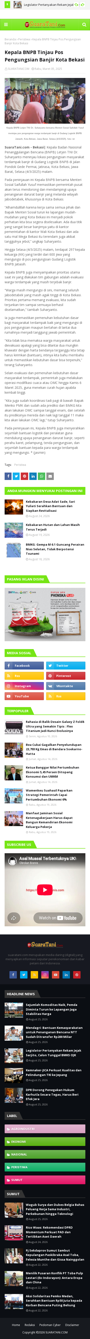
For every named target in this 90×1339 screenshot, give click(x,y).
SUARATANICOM (18, 69)
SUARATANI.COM (56, 1332)
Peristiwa (24, 39)
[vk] (65, 686)
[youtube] (24, 696)
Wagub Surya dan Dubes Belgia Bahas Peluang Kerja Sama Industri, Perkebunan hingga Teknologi (55, 1209)
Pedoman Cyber (50, 1325)
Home (16, 1325)
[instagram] (24, 686)
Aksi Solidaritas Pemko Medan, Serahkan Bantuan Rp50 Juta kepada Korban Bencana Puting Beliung (54, 1300)
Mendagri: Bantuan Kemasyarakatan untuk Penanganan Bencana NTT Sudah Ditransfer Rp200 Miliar (54, 1032)
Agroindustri (23, 1129)
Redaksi (30, 1325)
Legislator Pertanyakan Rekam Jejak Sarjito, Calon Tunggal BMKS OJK (53, 1052)
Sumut (17, 1180)
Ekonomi (18, 1141)
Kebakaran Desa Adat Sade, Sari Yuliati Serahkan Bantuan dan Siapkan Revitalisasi (50, 506)
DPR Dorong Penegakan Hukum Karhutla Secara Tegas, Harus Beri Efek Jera (52, 1094)
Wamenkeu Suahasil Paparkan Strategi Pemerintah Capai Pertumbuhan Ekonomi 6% (49, 794)
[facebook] (24, 666)
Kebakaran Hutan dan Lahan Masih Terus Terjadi (53, 527)
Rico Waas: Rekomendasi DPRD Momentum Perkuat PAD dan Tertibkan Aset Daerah (49, 1232)
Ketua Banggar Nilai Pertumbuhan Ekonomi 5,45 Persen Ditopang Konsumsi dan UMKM (52, 772)
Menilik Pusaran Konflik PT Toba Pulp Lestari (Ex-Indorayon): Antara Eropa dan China (54, 1277)
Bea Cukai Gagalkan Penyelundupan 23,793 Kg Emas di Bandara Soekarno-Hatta (54, 749)
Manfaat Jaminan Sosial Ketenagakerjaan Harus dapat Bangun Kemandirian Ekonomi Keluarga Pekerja (49, 820)
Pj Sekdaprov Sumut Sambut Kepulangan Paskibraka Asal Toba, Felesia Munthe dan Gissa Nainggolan (55, 1255)
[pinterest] (65, 676)
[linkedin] (66, 974)
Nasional (19, 1154)
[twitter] (65, 666)
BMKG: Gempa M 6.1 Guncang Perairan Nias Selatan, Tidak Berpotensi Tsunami (55, 549)
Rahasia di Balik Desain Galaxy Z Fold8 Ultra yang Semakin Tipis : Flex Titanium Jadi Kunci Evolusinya (55, 726)
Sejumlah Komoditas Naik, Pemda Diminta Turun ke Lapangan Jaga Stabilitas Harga (51, 1009)
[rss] (24, 676)
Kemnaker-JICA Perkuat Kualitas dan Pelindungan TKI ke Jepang (53, 1072)
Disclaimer (72, 1325)
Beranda (10, 39)
